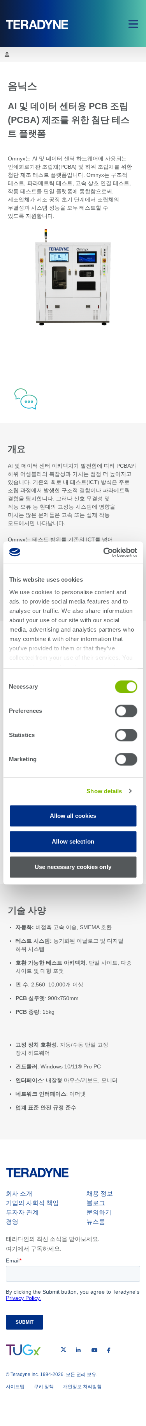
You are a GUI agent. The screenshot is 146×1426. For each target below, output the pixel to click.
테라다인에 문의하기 (92, 398)
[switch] (126, 711)
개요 (70, 345)
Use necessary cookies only (73, 866)
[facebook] (109, 1350)
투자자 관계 (22, 1212)
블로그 (95, 1203)
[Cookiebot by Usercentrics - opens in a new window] (104, 552)
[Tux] (23, 1349)
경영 (12, 1221)
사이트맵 (15, 1386)
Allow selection (73, 841)
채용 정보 (99, 1193)
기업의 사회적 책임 (32, 1203)
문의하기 (98, 1212)
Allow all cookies (73, 815)
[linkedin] (78, 1350)
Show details (104, 791)
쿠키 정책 (44, 1386)
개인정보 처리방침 (82, 1386)
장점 (70, 361)
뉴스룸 (95, 1221)
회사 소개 (19, 1193)
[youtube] (94, 1350)
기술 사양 (70, 377)
